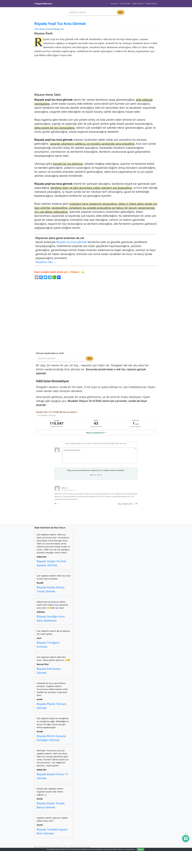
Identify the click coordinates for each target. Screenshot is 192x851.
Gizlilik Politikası (138, 3)
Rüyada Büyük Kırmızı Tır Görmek (52, 776)
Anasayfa (114, 3)
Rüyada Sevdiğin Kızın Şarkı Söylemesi (51, 618)
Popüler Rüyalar (151, 3)
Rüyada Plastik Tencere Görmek (51, 706)
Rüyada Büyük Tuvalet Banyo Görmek (51, 805)
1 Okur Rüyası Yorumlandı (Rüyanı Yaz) (49, 29)
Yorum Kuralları (124, 3)
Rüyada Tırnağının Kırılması (48, 644)
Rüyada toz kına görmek (71, 242)
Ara (120, 12)
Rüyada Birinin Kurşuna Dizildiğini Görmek (51, 738)
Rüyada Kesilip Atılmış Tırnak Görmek (50, 589)
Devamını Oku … (45, 262)
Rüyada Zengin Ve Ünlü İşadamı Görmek (51, 563)
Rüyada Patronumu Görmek (49, 670)
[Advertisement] (96, 76)
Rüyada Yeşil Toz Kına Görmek (60, 23)
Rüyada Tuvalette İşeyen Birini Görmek (52, 831)
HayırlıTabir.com (44, 3)
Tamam (140, 849)
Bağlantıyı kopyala (96, 475)
